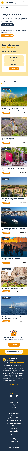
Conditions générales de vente (14, 420)
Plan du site (14, 415)
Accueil (2, 7)
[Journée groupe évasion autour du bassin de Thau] (14, 217)
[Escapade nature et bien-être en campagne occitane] (14, 186)
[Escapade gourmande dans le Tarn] (14, 277)
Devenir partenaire (13, 352)
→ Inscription (14, 345)
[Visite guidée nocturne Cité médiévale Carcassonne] (14, 247)
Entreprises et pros (14, 430)
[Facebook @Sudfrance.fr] (11, 395)
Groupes (14, 425)
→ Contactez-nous (7, 35)
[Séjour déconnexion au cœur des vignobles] (14, 156)
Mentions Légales (14, 417)
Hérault (14, 407)
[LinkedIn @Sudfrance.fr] (17, 395)
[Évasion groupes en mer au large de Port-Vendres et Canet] (14, 305)
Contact (14, 438)
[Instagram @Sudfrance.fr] (14, 395)
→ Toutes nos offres (7, 25)
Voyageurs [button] (15, 57)
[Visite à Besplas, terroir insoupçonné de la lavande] (14, 126)
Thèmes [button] (15, 61)
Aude (14, 406)
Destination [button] (14, 65)
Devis (14, 437)
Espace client (14, 440)
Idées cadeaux (14, 431)
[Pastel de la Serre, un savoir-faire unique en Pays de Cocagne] (14, 96)
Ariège (14, 404)
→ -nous (14, 387)
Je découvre (6, 112)
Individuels (14, 428)
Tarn (14, 410)
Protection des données (14, 418)
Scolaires (14, 427)
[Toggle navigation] (25, 2)
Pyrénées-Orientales (14, 409)
